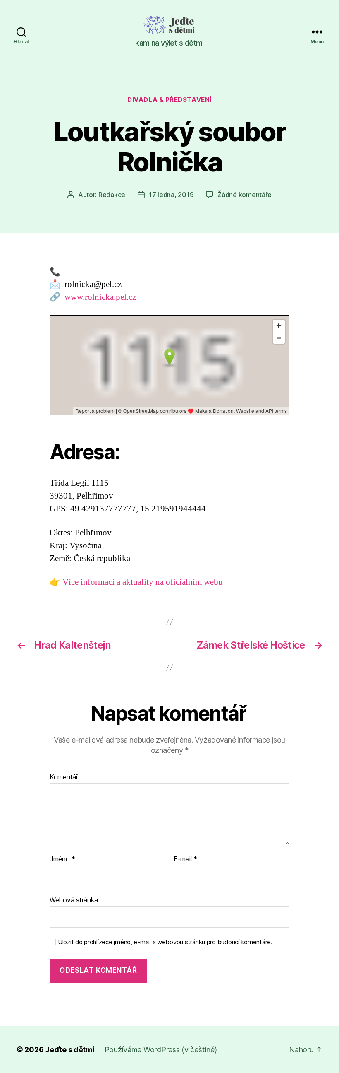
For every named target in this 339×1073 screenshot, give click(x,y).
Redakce (111, 194)
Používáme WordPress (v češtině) (161, 1049)
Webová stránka (74, 900)
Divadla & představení (169, 100)
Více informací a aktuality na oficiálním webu (142, 582)
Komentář (64, 777)
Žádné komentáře (244, 194)
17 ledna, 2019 (171, 194)
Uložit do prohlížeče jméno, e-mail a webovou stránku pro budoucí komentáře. (165, 942)
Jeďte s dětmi (70, 1049)
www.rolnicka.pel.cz (99, 297)
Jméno (62, 859)
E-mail (185, 859)
